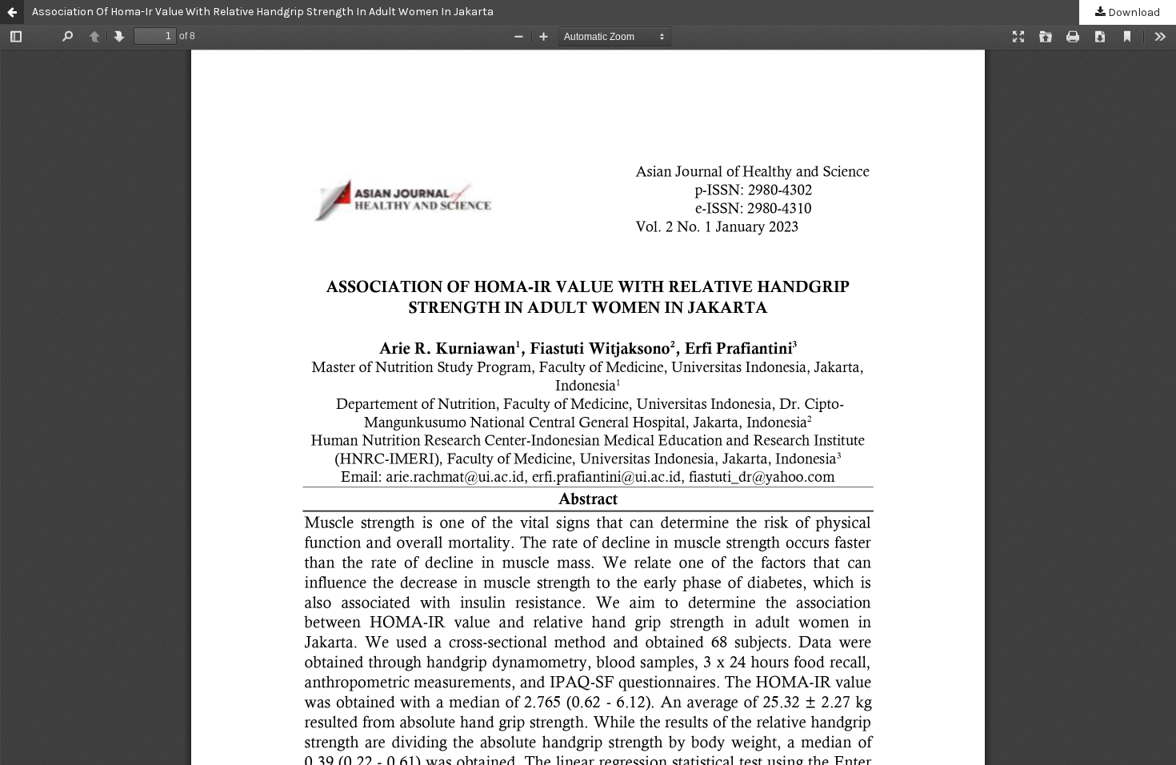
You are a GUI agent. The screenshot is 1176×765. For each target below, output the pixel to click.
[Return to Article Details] (12, 12)
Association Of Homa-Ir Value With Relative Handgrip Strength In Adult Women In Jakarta (263, 11)
